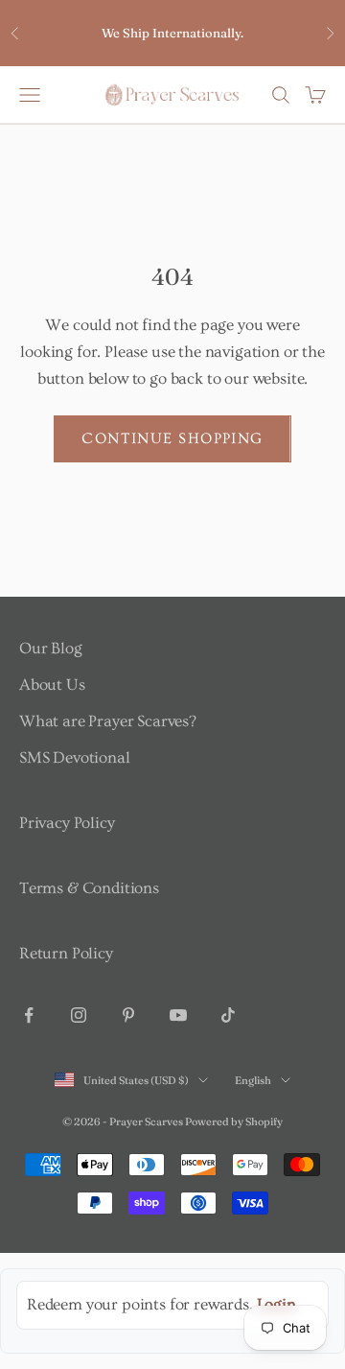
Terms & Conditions (89, 888)
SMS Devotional (74, 757)
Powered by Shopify (234, 1121)
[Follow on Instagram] (78, 1015)
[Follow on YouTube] (178, 1015)
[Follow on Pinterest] (128, 1015)
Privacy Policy (67, 823)
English (253, 1080)
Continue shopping (172, 438)
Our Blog (50, 648)
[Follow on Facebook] (28, 1015)
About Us (52, 684)
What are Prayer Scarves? (107, 721)
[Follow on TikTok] (228, 1015)
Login (276, 1304)
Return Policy (66, 953)
